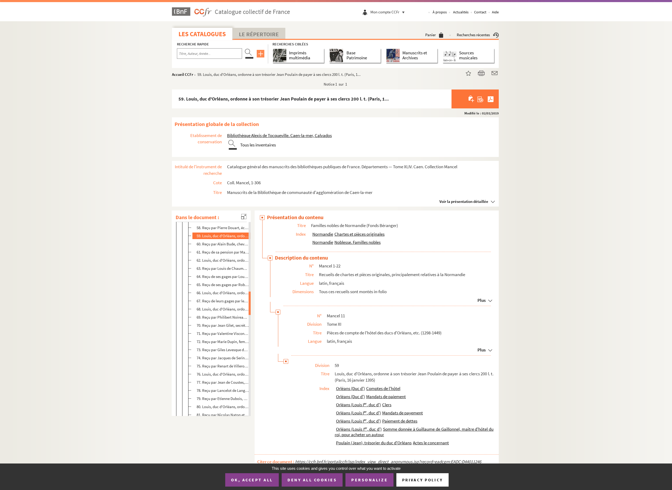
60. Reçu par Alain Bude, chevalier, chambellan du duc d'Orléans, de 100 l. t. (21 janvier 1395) (223, 243)
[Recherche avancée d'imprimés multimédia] (280, 55)
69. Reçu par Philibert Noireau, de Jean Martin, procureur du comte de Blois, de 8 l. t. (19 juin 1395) (223, 317)
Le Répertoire (259, 34)
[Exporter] (480, 99)
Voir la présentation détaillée (463, 201)
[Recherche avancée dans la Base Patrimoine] (337, 55)
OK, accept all (252, 479)
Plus (481, 300)
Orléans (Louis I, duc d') (358, 405)
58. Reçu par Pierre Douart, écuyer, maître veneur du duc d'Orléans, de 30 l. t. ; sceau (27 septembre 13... (223, 227)
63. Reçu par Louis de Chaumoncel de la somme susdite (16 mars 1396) (223, 268)
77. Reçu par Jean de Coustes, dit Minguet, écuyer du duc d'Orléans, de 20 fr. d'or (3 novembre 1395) (223, 382)
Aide (495, 12)
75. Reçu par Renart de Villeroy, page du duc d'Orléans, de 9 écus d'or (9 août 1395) (223, 365)
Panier (430, 34)
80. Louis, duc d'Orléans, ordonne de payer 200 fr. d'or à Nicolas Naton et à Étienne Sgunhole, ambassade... (223, 406)
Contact (480, 12)
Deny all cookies (312, 479)
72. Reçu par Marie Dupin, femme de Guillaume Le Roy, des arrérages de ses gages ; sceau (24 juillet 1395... (223, 341)
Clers (386, 405)
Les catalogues (202, 34)
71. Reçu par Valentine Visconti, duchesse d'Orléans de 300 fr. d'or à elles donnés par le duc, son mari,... (223, 333)
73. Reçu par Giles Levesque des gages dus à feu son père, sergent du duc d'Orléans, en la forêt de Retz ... (223, 349)
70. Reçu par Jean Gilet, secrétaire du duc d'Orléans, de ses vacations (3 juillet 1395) (223, 325)
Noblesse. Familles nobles (357, 242)
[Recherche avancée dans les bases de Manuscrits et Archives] (394, 55)
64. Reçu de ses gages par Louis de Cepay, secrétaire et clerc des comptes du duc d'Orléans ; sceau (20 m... (223, 276)
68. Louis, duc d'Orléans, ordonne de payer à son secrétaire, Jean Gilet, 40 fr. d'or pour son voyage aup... (223, 309)
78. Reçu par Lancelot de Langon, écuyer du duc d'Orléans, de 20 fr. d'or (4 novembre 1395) (223, 390)
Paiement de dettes (399, 421)
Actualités (461, 12)
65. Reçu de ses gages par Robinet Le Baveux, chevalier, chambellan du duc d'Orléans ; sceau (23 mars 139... (223, 284)
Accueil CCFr (182, 74)
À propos (440, 12)
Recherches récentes (473, 34)
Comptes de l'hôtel (383, 388)
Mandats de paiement (386, 396)
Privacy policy (422, 479)
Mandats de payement (402, 413)
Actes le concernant (431, 443)
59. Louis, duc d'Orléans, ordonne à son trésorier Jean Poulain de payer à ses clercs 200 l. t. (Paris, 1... (223, 235)
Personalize (369, 479)
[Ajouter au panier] (471, 99)
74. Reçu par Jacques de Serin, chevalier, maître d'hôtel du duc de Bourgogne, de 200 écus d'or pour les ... (223, 357)
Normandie (322, 234)
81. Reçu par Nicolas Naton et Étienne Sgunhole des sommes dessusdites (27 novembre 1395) (223, 414)
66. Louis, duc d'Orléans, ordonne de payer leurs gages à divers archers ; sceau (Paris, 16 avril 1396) (223, 292)
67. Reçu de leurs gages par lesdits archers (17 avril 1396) (223, 300)
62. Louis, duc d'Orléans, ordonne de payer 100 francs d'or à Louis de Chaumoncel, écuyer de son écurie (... (223, 260)
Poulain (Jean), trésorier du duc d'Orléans (374, 443)
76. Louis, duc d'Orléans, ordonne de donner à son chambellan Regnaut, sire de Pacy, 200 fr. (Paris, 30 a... (223, 374)
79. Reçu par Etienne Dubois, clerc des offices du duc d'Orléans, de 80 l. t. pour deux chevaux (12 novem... (223, 398)
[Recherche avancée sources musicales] (451, 55)
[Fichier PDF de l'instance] (490, 99)
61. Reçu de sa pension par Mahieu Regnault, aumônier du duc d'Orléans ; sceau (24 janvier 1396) (223, 252)
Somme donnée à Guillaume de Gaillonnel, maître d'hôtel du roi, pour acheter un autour (414, 432)
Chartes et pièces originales (359, 234)
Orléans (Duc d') (350, 388)
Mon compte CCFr (384, 11)
